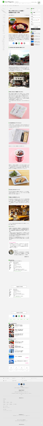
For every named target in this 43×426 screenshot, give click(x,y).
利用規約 (17, 393)
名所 (18, 319)
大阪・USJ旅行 (4, 409)
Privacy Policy (20, 393)
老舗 (27, 319)
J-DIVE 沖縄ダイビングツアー (16, 415)
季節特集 (15, 380)
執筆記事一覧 (26, 256)
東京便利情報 (25, 380)
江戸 (24, 319)
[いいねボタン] (41, 423)
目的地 (32, 16)
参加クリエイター (27, 393)
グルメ (24, 378)
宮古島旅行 (8, 402)
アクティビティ (35, 378)
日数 (31, 21)
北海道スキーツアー (28, 415)
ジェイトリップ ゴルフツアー (22, 415)
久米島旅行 (11, 402)
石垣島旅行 (4, 402)
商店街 (21, 319)
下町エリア (14, 319)
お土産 (5, 380)
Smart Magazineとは (14, 393)
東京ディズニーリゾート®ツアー (6, 407)
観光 (14, 378)
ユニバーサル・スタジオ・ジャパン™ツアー (7, 410)
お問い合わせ (23, 393)
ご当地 (11, 319)
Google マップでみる (19, 286)
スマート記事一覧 (7, 378)
